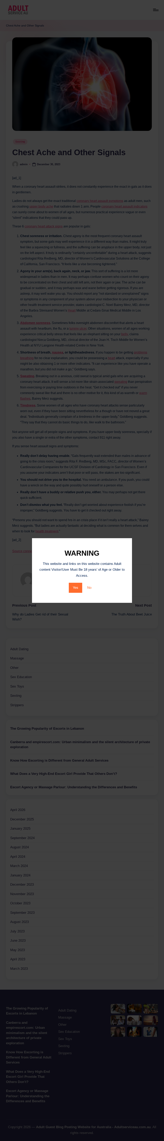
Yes (75, 588)
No (89, 588)
